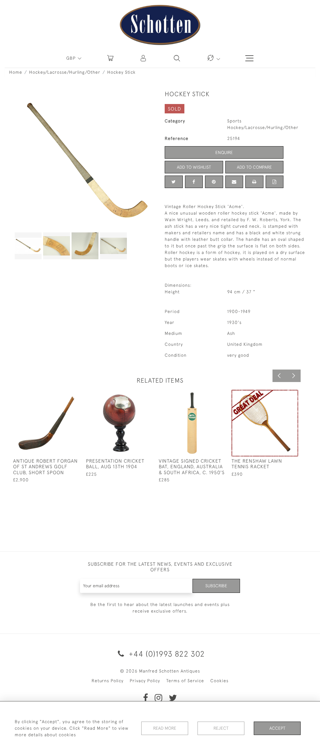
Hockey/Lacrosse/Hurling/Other (64, 72)
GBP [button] (71, 58)
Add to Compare (254, 167)
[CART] (110, 58)
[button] (143, 58)
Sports (234, 120)
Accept (277, 728)
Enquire (224, 152)
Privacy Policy (145, 680)
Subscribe (216, 585)
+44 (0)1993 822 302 (166, 653)
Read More (164, 728)
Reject (220, 728)
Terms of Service (185, 680)
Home (15, 72)
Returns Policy (107, 680)
